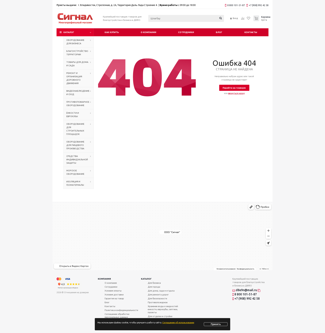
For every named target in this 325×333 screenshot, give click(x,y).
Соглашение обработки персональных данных (117, 315)
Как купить (112, 32)
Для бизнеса (154, 283)
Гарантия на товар (114, 298)
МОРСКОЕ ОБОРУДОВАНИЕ (75, 172)
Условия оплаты (113, 290)
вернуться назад (236, 93)
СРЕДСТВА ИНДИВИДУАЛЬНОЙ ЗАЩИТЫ (77, 159)
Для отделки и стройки (160, 316)
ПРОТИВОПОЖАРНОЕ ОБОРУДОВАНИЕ (77, 103)
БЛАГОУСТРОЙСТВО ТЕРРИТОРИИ (77, 53)
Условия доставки (114, 294)
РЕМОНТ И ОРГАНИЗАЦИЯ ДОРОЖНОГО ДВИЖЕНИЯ (74, 78)
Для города (154, 287)
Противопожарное (158, 302)
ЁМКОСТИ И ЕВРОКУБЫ (72, 114)
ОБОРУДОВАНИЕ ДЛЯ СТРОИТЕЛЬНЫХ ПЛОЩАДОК (75, 129)
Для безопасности (157, 298)
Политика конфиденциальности (121, 310)
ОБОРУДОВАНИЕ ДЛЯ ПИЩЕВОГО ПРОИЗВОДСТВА (75, 145)
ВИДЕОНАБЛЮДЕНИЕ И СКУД (77, 92)
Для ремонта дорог (158, 294)
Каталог (68, 32)
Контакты (250, 32)
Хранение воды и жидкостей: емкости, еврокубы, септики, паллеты (163, 309)
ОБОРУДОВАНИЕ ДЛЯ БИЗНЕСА (75, 42)
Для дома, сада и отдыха (161, 290)
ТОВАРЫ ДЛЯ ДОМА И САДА (77, 64)
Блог (219, 32)
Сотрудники (186, 32)
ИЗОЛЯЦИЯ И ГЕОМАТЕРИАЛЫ (75, 183)
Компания (104, 279)
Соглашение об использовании (178, 322)
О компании (148, 32)
